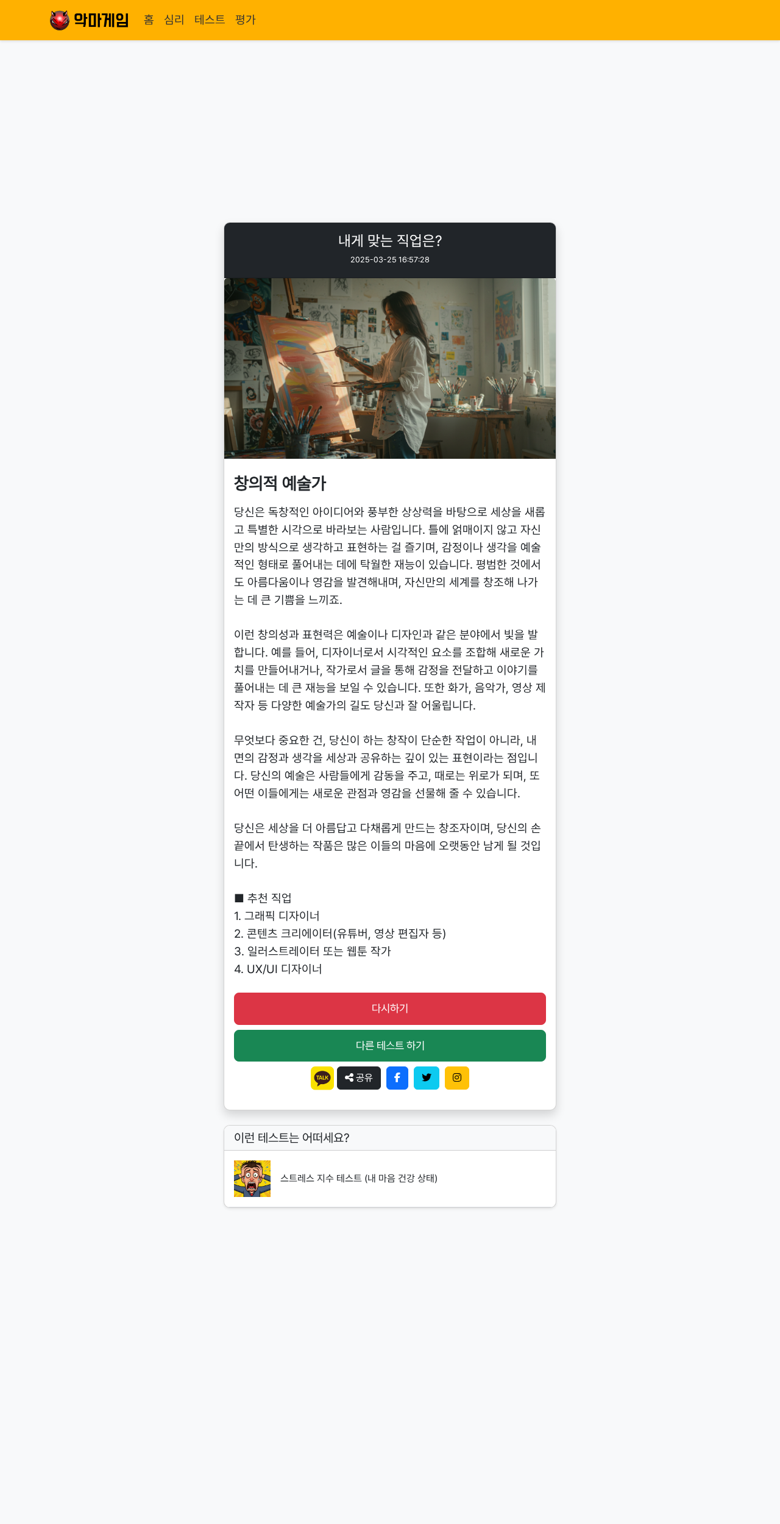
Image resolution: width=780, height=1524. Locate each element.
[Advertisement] (390, 130)
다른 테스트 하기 (390, 1045)
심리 (174, 20)
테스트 (209, 20)
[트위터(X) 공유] (426, 1078)
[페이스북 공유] (397, 1078)
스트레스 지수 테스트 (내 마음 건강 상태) (359, 1178)
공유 (363, 1078)
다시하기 (390, 1008)
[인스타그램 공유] (457, 1078)
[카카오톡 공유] (324, 1078)
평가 (245, 20)
